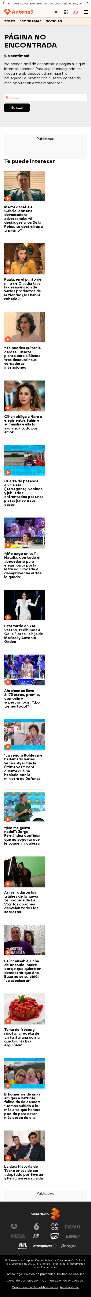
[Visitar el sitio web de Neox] (54, 1226)
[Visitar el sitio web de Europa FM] (72, 1236)
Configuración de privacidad (62, 1280)
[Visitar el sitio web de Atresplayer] (45, 1246)
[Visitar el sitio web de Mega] (18, 1236)
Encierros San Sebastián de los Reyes (56, 3)
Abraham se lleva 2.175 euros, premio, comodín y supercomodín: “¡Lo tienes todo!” (22, 698)
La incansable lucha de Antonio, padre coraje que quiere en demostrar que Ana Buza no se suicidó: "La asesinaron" (22, 971)
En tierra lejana (17, 3)
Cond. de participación (23, 1280)
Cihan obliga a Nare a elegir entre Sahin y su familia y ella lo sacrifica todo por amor (23, 424)
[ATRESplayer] (76, 12)
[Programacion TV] (66, 12)
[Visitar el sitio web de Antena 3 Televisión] (18, 1226)
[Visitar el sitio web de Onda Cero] (54, 1236)
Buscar (17, 107)
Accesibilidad (69, 1287)
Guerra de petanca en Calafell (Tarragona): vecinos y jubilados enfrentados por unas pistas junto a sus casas (23, 492)
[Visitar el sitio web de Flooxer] (68, 1246)
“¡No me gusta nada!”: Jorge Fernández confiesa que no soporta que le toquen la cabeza (22, 836)
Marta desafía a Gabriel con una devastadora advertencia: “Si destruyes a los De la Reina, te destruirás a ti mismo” (23, 218)
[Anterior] (3, 3)
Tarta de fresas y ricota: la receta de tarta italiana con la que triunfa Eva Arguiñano (22, 1037)
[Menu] (86, 12)
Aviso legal (15, 1274)
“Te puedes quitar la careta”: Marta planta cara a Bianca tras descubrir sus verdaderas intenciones (22, 357)
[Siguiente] (88, 3)
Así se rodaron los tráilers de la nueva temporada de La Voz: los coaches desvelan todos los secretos (21, 902)
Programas (30, 21)
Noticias (54, 21)
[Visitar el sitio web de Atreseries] (36, 1236)
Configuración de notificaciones (35, 1287)
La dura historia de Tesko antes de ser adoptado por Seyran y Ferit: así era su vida (23, 1172)
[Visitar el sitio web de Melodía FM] (22, 1246)
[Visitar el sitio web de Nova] (72, 1226)
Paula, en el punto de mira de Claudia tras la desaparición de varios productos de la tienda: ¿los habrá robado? (22, 289)
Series (9, 21)
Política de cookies (70, 1274)
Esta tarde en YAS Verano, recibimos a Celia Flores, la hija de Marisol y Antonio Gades (23, 634)
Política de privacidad (39, 1274)
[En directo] (56, 12)
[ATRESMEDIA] (45, 1214)
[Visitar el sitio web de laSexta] (36, 1226)
